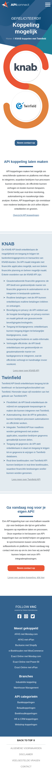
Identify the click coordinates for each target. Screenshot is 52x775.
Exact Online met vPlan (26, 667)
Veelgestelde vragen (26, 760)
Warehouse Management (26, 687)
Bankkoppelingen (26, 702)
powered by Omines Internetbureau (26, 610)
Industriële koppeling (26, 682)
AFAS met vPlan (26, 640)
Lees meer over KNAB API (26, 370)
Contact (26, 766)
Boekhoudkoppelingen (26, 713)
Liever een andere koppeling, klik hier (26, 577)
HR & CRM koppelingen (26, 719)
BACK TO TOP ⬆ (26, 740)
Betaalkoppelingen (26, 708)
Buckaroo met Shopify (26, 645)
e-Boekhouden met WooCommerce (26, 651)
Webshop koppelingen (26, 724)
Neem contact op (26, 143)
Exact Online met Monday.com (26, 656)
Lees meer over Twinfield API (26, 479)
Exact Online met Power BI (26, 662)
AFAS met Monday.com (26, 634)
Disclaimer (26, 754)
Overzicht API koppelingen (26, 215)
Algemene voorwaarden (26, 748)
